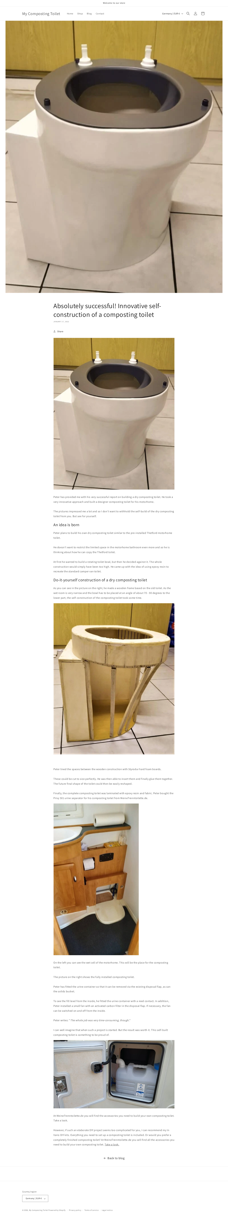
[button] (188, 13)
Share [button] (60, 331)
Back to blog (116, 1158)
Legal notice (107, 1210)
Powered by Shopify (57, 1210)
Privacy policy (75, 1210)
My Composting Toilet (38, 1210)
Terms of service (91, 1210)
